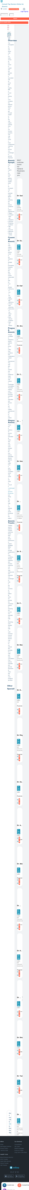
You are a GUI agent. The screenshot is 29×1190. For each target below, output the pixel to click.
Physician (19, 345)
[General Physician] (9, 1039)
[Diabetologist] (9, 832)
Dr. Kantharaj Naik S (21, 286)
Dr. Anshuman (20, 825)
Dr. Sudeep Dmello (21, 196)
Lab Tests (17, 1146)
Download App (14, 9)
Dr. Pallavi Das (20, 603)
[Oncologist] (9, 929)
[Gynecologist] (9, 970)
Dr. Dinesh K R (20, 690)
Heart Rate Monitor (5, 1161)
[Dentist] (9, 776)
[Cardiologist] (9, 1012)
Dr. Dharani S (20, 1114)
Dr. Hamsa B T (20, 951)
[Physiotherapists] (9, 1095)
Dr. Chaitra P (20, 905)
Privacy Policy (4, 1148)
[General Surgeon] (9, 1026)
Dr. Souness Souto (21, 461)
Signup (26, 11)
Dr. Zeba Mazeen (20, 782)
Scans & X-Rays (19, 1150)
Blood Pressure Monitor (6, 1157)
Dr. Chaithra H (20, 374)
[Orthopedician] (9, 1067)
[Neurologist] (9, 859)
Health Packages (19, 1148)
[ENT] (9, 749)
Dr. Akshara (19, 997)
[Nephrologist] (9, 873)
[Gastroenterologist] (9, 956)
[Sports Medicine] (9, 846)
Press (1, 1144)
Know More (18, 216)
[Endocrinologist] (9, 887)
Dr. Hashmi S (20, 501)
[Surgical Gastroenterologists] (9, 694)
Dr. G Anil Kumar (20, 551)
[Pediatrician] (9, 1053)
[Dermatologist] (9, 1081)
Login (22, 11)
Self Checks (3, 1165)
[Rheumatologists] (9, 707)
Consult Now (19, 216)
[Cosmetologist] (9, 818)
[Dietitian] (9, 998)
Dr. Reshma (19, 421)
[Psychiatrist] (9, 790)
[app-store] (9, 1176)
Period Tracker (4, 1163)
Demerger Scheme (5, 1146)
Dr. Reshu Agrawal (21, 645)
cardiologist (11, 488)
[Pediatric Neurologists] (9, 721)
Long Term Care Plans (21, 1152)
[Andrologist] (9, 804)
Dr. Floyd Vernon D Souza (22, 735)
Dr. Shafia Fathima (21, 1037)
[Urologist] (9, 915)
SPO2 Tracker (4, 1159)
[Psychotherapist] (9, 762)
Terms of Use (4, 1150)
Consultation (18, 1144)
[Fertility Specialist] (9, 943)
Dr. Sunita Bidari (20, 241)
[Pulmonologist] (9, 984)
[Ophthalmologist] (9, 735)
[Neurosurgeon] (9, 901)
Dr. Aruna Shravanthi (21, 326)
